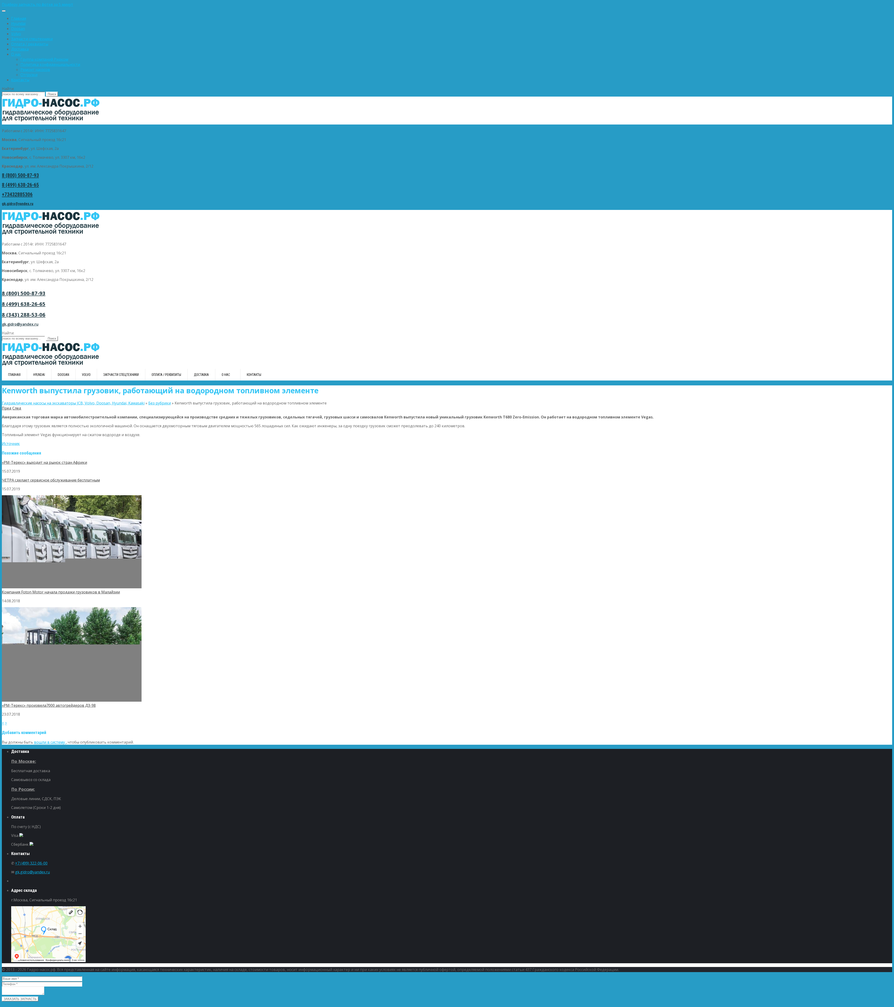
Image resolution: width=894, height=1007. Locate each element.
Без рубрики (159, 403)
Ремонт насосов (35, 69)
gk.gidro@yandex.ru (17, 204)
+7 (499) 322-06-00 (31, 863)
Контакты (20, 79)
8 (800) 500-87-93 (20, 175)
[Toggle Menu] (4, 11)
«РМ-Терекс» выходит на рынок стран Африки (44, 462)
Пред (6, 408)
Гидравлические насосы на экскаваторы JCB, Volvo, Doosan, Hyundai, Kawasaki (73, 403)
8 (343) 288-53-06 (23, 314)
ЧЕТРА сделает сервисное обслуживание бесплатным (51, 480)
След (16, 408)
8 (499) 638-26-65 (20, 185)
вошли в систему (50, 742)
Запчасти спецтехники (32, 38)
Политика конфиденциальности (50, 64)
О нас (16, 54)
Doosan (18, 28)
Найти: (8, 88)
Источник (11, 443)
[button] (447, 4)
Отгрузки (28, 74)
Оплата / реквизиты (29, 44)
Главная (18, 18)
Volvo (16, 33)
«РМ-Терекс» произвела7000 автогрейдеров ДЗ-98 (49, 705)
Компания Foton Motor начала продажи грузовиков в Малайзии (61, 592)
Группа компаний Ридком (44, 59)
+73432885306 (17, 194)
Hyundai (18, 23)
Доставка (20, 49)
